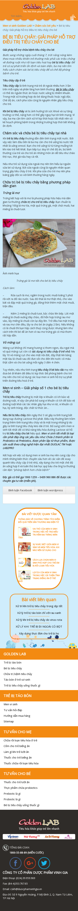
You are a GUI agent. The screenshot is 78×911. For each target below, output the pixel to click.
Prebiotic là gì (12, 793)
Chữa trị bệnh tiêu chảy (18, 674)
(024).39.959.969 (25, 878)
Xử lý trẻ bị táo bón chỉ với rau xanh (39, 613)
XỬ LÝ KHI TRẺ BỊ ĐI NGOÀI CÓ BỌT (39, 626)
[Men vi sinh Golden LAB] (39, 8)
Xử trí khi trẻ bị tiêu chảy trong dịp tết (39, 606)
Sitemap (9, 721)
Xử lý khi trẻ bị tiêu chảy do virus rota (39, 620)
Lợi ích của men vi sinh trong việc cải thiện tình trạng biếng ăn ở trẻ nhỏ (39, 576)
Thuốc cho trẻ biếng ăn (18, 757)
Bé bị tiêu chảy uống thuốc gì (21, 805)
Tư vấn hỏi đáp (13, 710)
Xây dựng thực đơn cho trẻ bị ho (39, 633)
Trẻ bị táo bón (12, 662)
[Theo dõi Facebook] (15, 862)
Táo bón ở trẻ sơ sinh (17, 679)
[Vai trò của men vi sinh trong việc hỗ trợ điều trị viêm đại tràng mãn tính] (39, 526)
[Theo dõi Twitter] (44, 862)
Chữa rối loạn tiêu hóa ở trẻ (20, 740)
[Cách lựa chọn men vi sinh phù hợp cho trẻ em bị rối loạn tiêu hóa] (39, 557)
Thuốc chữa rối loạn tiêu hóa (21, 763)
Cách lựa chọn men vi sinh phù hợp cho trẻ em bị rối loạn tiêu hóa (46, 562)
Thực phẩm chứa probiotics (21, 788)
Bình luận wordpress (50, 490)
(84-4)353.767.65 (18, 883)
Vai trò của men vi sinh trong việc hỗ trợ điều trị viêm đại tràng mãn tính (38, 533)
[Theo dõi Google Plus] (30, 862)
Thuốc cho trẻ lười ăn (17, 782)
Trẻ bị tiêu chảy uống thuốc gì (22, 685)
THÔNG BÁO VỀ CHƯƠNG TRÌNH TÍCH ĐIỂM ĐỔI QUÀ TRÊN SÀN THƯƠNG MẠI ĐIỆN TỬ (39, 520)
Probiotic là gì (12, 799)
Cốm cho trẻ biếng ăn (17, 746)
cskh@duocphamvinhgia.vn (26, 889)
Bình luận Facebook (20, 490)
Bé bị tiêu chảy (13, 668)
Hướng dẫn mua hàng (17, 715)
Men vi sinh (10, 704)
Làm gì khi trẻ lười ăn (16, 752)
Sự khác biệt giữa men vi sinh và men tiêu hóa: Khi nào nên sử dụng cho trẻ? (38, 548)
